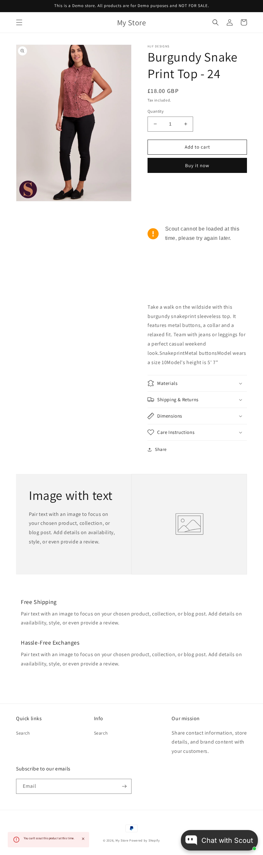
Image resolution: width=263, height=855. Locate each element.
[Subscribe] (124, 786)
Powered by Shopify (144, 840)
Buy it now (197, 165)
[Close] (83, 839)
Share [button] (161, 449)
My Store (122, 840)
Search (23, 733)
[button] (19, 22)
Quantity (156, 111)
